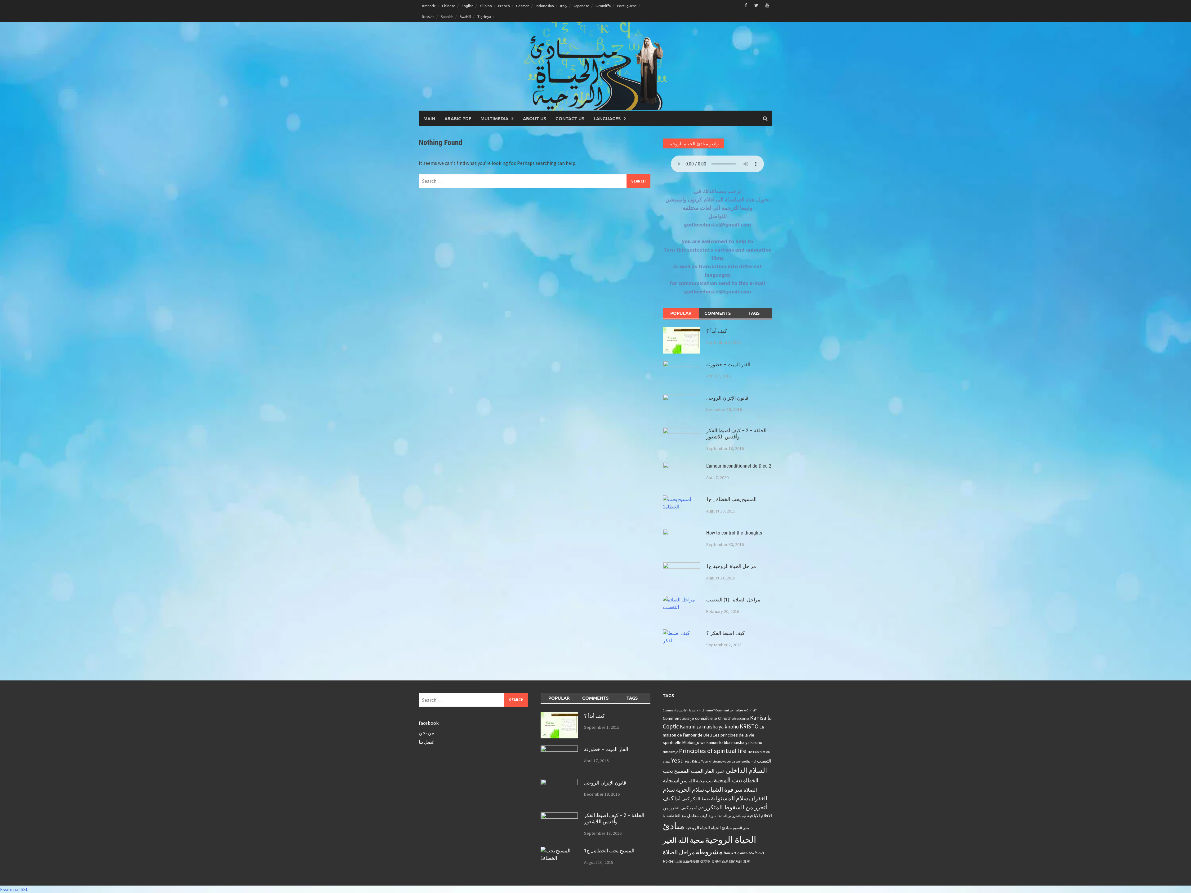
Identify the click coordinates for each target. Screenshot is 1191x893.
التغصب (764, 761)
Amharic (429, 5)
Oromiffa (603, 5)
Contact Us (569, 118)
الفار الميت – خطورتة (728, 364)
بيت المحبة (728, 780)
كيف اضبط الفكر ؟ (725, 633)
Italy (563, 5)
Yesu (677, 760)
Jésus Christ (740, 719)
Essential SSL (14, 889)
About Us (534, 118)
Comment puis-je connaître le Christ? (697, 718)
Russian (428, 16)
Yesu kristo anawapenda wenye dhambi (728, 761)
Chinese (448, 5)
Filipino (486, 5)
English (468, 5)
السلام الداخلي (746, 770)
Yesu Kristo (692, 761)
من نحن (426, 732)
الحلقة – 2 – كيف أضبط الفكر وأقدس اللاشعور (736, 434)
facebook (429, 723)
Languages (607, 118)
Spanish (447, 16)
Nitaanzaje (670, 752)
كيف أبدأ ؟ (716, 331)
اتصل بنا (427, 742)
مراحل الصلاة (679, 852)
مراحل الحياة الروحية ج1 (731, 566)
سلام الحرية (690, 789)
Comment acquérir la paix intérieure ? (689, 710)
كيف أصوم (696, 808)
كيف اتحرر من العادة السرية (727, 816)
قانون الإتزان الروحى (727, 398)
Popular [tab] (681, 313)
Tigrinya (484, 16)
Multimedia (494, 118)
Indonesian (545, 5)
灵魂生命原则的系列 (726, 862)
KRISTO (749, 726)
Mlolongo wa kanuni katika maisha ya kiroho (722, 742)
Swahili (465, 16)
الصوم (720, 772)
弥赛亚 (705, 862)
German (522, 5)
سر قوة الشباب (724, 789)
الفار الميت (703, 771)
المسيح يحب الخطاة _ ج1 (731, 499)
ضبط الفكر (700, 799)
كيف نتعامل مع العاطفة (687, 815)
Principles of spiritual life (713, 751)
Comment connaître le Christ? (736, 710)
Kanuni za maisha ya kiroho (709, 726)
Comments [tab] (717, 313)
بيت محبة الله (701, 781)
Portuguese (627, 5)
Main (429, 118)
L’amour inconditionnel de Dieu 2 (738, 466)
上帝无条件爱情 (687, 862)
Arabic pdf (457, 118)
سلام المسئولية (729, 798)
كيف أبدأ (682, 799)
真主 (746, 862)
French (504, 5)
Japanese (581, 5)
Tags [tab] (754, 313)
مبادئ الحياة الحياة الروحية (708, 827)
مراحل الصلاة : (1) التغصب (733, 600)
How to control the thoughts (734, 533)
